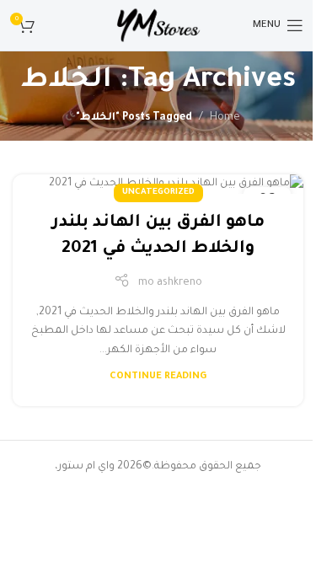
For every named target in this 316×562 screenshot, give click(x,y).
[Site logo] (157, 26)
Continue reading (158, 377)
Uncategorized (158, 192)
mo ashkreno (170, 283)
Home (225, 118)
